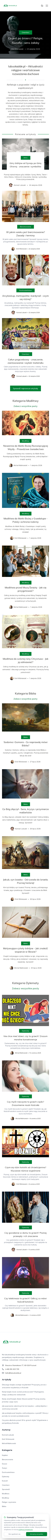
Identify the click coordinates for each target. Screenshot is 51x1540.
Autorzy (6, 1429)
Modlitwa (5, 1494)
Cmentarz (25, 32)
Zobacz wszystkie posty (25, 406)
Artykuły (6, 1379)
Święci (4, 1468)
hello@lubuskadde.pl (13, 1373)
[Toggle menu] (47, 5)
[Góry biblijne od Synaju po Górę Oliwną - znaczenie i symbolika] (25, 154)
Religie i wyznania (9, 1502)
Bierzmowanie (25, 227)
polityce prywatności (26, 1529)
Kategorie (7, 1450)
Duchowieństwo (25, 290)
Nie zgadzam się (14, 1534)
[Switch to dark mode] (42, 6)
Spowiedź (6, 1489)
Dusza (4, 1464)
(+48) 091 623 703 (12, 1369)
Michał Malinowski (9, 1443)
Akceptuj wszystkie (36, 1534)
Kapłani (5, 1455)
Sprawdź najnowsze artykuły (25, 388)
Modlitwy (25, 441)
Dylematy (25, 1031)
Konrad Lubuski (8, 1435)
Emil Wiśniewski (8, 1439)
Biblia (26, 158)
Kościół (4, 1481)
